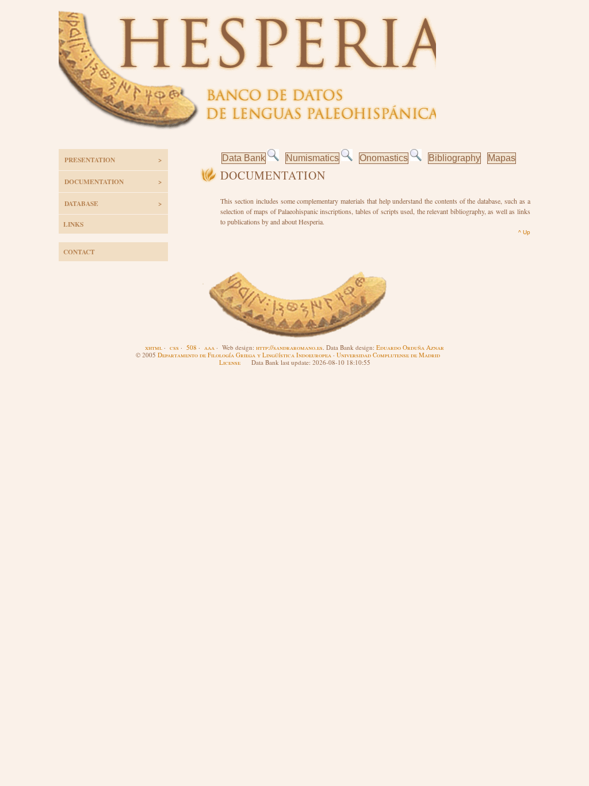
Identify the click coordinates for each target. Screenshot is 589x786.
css (174, 347)
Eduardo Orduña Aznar (410, 347)
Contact (79, 252)
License (229, 362)
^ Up (524, 232)
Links (73, 224)
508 (191, 347)
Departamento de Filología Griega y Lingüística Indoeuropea (244, 354)
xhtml (153, 347)
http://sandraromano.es (289, 347)
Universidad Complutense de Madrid (388, 354)
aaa (209, 347)
